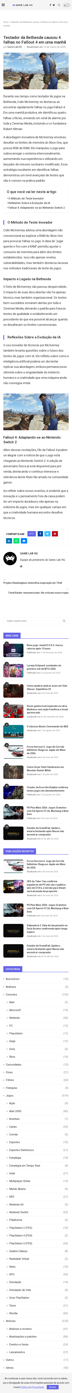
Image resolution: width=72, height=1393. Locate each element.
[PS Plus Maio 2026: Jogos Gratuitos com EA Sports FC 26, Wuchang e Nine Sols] (13, 813)
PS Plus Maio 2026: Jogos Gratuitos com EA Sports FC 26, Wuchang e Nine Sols (47, 810)
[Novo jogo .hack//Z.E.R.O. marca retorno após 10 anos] (13, 650)
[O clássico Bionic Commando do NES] (13, 731)
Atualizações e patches (38, 1336)
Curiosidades (37, 1064)
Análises (37, 986)
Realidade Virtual (38, 1258)
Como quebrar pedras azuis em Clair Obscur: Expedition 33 (47, 687)
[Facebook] (50, 5)
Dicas (37, 1072)
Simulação (38, 1282)
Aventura (38, 1119)
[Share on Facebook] (40, 533)
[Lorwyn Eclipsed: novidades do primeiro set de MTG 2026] (13, 670)
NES (38, 1196)
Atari (38, 1002)
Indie (38, 1173)
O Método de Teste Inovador (26, 198)
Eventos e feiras (38, 1344)
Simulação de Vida (38, 1290)
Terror (38, 1305)
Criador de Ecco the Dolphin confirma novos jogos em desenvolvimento (47, 789)
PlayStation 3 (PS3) (38, 1227)
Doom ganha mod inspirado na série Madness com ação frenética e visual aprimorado (47, 709)
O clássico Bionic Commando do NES (47, 726)
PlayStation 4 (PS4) (38, 1235)
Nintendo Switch (38, 1212)
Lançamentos (38, 1352)
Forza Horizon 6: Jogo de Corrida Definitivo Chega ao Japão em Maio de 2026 (46, 750)
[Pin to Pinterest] (55, 533)
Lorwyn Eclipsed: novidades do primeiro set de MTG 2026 (44, 667)
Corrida (38, 1134)
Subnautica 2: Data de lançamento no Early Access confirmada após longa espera (47, 928)
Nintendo (38, 1017)
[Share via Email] (24, 540)
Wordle (38, 1313)
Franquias (37, 1087)
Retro (38, 1266)
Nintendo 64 (38, 1204)
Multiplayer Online (38, 1181)
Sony (38, 1049)
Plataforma (38, 1220)
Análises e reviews (38, 1328)
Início (6, 22)
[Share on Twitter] (47, 533)
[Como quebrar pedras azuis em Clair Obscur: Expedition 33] (13, 691)
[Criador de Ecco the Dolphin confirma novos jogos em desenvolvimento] (13, 792)
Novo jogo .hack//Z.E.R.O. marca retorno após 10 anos (45, 647)
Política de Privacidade (32, 1387)
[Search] (59, 5)
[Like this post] (32, 533)
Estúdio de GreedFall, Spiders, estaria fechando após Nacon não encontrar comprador (45, 831)
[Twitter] (54, 5)
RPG (38, 1274)
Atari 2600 (38, 1111)
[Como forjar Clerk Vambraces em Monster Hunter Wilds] (13, 772)
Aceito (52, 1387)
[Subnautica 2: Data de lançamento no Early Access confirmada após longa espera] (13, 930)
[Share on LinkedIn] (9, 540)
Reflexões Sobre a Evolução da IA (29, 203)
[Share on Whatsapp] (16, 540)
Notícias (37, 1321)
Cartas (38, 1126)
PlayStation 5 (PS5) (38, 1243)
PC (38, 1025)
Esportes (38, 1142)
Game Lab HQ (14, 47)
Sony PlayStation (38, 1297)
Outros (37, 1359)
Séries (37, 1367)
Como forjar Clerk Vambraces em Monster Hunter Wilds (45, 769)
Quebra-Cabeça (38, 1251)
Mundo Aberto (38, 1189)
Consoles (37, 994)
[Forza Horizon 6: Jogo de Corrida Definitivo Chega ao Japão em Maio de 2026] (13, 752)
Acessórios (37, 979)
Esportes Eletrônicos (38, 1150)
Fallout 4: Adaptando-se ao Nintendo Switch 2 (36, 207)
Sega (38, 1041)
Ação (38, 1103)
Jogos (37, 1095)
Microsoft (38, 1010)
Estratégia (38, 1157)
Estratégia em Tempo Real (38, 1165)
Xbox (38, 1056)
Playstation (38, 1033)
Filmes (37, 1080)
